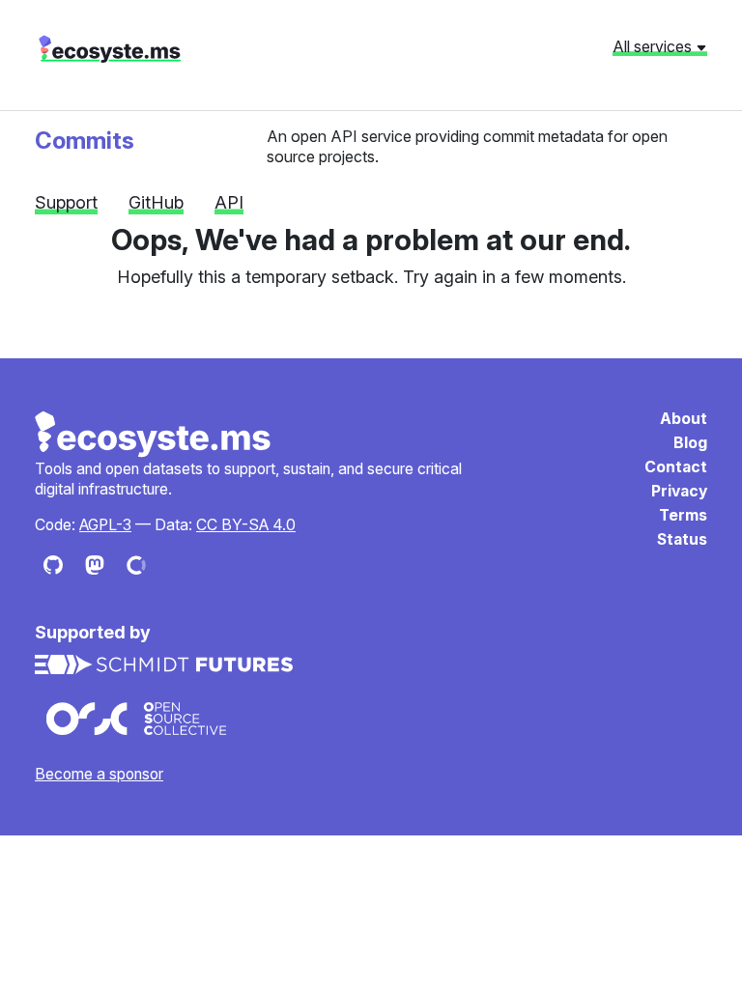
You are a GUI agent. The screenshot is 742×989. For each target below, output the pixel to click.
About (683, 419)
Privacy (679, 491)
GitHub (156, 202)
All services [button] (654, 46)
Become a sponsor (99, 774)
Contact (675, 467)
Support (66, 202)
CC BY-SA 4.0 (246, 525)
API (228, 202)
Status (682, 539)
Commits (84, 141)
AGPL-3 (105, 525)
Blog (690, 443)
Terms (683, 515)
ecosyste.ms (110, 49)
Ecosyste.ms (153, 434)
